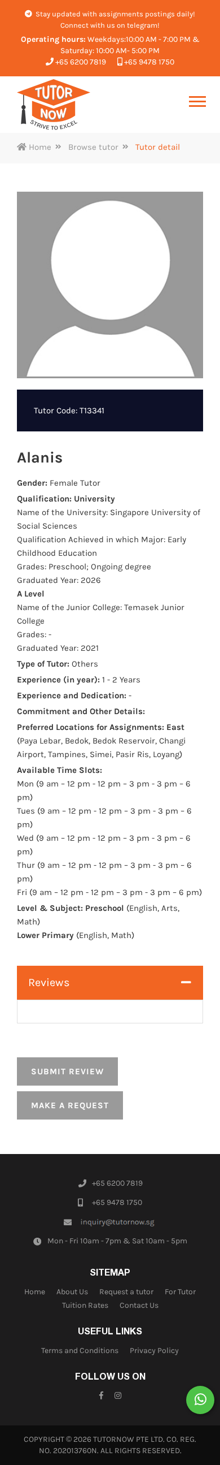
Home (39, 147)
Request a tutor (126, 1292)
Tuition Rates (85, 1305)
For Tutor (180, 1292)
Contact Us (139, 1305)
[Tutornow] (53, 104)
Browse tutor (93, 147)
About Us (72, 1292)
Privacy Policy (154, 1350)
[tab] (110, 983)
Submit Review (67, 1071)
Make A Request (70, 1105)
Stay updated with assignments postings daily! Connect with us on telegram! (114, 19)
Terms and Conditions (79, 1350)
